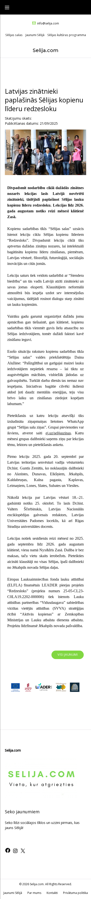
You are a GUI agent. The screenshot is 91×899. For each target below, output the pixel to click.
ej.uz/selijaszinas (58, 433)
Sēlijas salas (14, 35)
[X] (23, 852)
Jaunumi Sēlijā (34, 35)
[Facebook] (8, 852)
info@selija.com (48, 23)
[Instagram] (15, 852)
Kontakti (52, 893)
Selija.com (45, 50)
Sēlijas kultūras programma (66, 35)
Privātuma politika (75, 893)
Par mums (34, 893)
